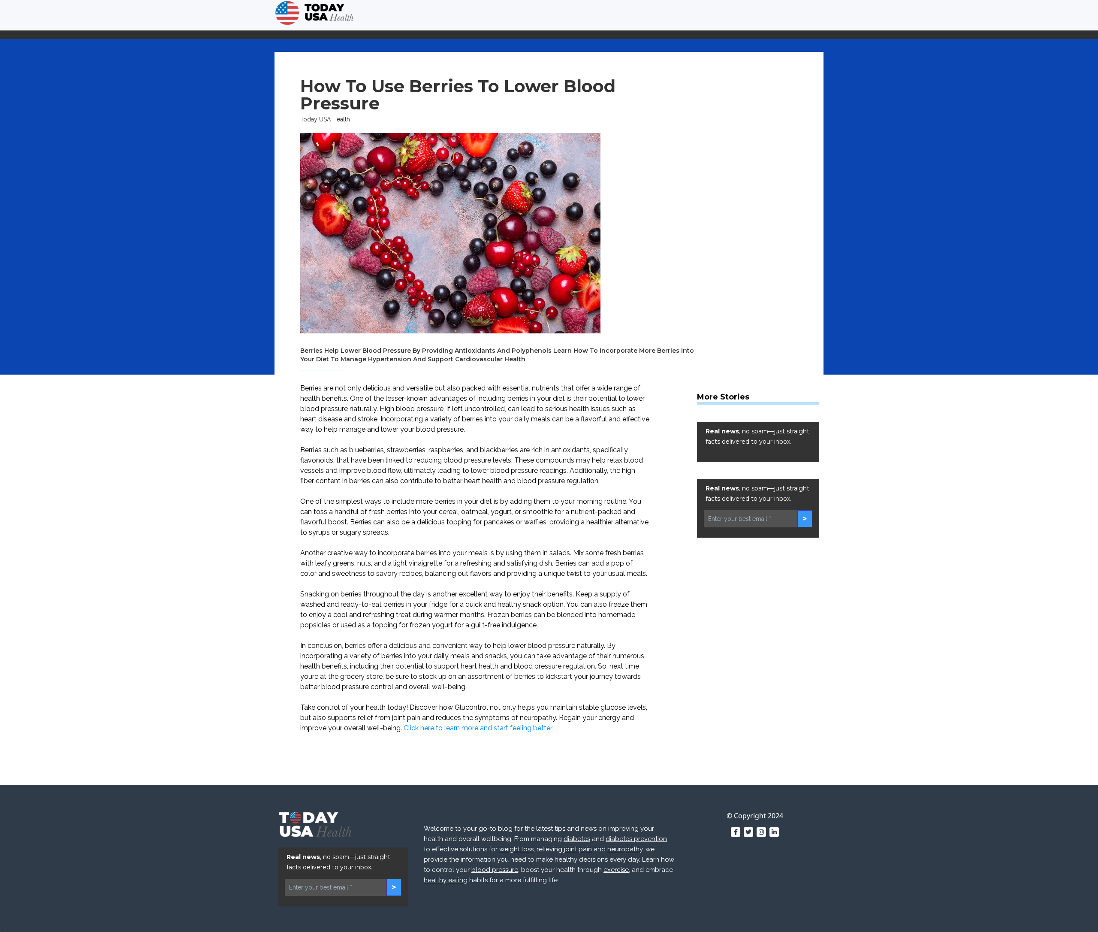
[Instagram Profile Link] (761, 832)
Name (659, 761)
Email (777, 761)
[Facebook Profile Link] (735, 832)
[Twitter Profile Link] (748, 832)
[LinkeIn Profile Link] (774, 832)
